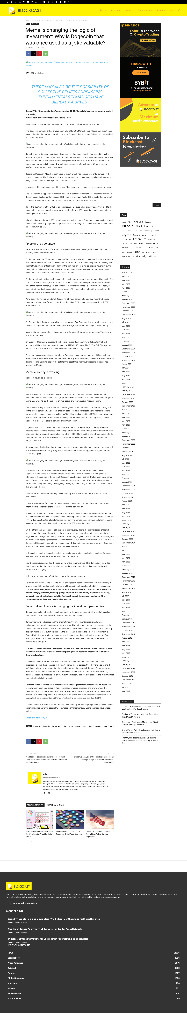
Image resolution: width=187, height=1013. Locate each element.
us (133, 256)
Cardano (129, 231)
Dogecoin (46, 726)
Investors (148, 244)
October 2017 (127, 676)
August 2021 (127, 501)
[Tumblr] (48, 2)
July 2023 (125, 413)
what (138, 256)
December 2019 (128, 577)
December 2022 (128, 440)
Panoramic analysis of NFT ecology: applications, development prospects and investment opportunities (93, 759)
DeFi (153, 235)
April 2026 (126, 288)
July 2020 (125, 550)
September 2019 (128, 588)
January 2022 (127, 482)
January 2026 (127, 299)
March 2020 (127, 565)
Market (126, 247)
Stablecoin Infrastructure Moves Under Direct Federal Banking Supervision (98, 834)
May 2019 (126, 603)
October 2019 (127, 584)
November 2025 (128, 307)
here (135, 243)
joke (64, 726)
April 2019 (126, 607)
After (130, 222)
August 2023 (127, 409)
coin (140, 231)
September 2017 (128, 680)
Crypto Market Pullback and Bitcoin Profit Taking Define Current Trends (141, 731)
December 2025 (128, 303)
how (141, 243)
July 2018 (125, 641)
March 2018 (127, 657)
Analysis (138, 221)
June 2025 (126, 326)
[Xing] (68, 2)
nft (123, 252)
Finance (124, 244)
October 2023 (127, 402)
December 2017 (128, 668)
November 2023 (128, 398)
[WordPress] (60, 2)
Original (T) (35, 24)
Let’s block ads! (33, 718)
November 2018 (128, 626)
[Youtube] (64, 2)
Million (138, 248)
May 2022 (126, 466)
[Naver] (27, 2)
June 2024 (126, 371)
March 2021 (127, 520)
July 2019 (125, 596)
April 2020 (126, 562)
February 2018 (128, 660)
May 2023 (126, 421)
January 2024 (127, 390)
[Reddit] (36, 2)
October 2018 (127, 630)
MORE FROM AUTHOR (55, 805)
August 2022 (127, 455)
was (105, 726)
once (84, 726)
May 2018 (126, 649)
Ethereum (139, 239)
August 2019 (127, 592)
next (156, 248)
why (111, 726)
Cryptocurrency (141, 235)
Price (136, 251)
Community (148, 231)
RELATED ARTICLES (35, 805)
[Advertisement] (140, 182)
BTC (154, 226)
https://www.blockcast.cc (51, 778)
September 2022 (128, 451)
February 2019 (128, 615)
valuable (98, 726)
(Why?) (43, 718)
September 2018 (128, 634)
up (129, 256)
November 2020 (128, 535)
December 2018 (128, 622)
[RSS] (40, 2)
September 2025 (128, 314)
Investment (56, 726)
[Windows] (56, 2)
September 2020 (128, 543)
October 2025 (127, 311)
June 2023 (126, 417)
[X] (52, 2)
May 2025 (126, 330)
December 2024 (128, 349)
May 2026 (126, 284)
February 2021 (128, 524)
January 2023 (127, 436)
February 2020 (128, 569)
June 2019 (126, 600)
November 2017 (128, 672)
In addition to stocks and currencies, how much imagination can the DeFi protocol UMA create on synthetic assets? (46, 759)
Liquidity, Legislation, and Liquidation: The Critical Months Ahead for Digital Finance (39, 834)
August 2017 (127, 683)
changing (36, 726)
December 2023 (128, 394)
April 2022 (126, 470)
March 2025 (127, 337)
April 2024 (126, 379)
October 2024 (127, 356)
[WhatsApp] (45, 53)
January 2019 (127, 619)
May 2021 (126, 512)
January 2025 (127, 345)
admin (30, 48)
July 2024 (125, 368)
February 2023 (128, 432)
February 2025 (128, 341)
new (150, 247)
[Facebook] (11, 2)
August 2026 (127, 272)
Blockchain (142, 226)
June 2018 (126, 645)
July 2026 (125, 276)
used (90, 726)
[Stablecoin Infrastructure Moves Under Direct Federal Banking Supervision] (100, 819)
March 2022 (127, 474)
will (150, 256)
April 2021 (126, 516)
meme (77, 726)
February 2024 (128, 387)
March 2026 (127, 291)
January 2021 (127, 527)
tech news (146, 252)
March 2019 (127, 611)
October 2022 (127, 447)
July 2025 (125, 322)
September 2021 (128, 497)
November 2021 (128, 489)
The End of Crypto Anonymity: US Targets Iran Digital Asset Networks (140, 715)
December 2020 (128, 531)
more (145, 248)
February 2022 (128, 478)
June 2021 (126, 508)
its (154, 243)
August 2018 (127, 638)
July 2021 (125, 505)
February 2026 (128, 295)
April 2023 (126, 425)
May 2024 (126, 375)
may (132, 248)
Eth (130, 239)
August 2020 (127, 546)
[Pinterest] (32, 2)
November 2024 (128, 352)
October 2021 (127, 493)
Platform (129, 252)
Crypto (126, 234)
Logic (71, 726)
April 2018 (126, 653)
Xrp (155, 256)
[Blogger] (7, 2)
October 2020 (127, 539)
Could (156, 230)
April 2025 (126, 333)
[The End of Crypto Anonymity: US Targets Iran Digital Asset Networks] (70, 819)
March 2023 (127, 428)
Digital (124, 239)
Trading (124, 256)
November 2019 (128, 581)
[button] (175, 10)
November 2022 (128, 444)
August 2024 (127, 364)
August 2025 (127, 318)
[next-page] (31, 841)
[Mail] (23, 2)
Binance (148, 222)
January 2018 (127, 664)
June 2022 (126, 463)
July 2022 (125, 459)
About (124, 222)
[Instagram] (15, 2)
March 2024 (127, 383)
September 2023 (128, 406)
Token (154, 252)
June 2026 (126, 280)
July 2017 (125, 687)
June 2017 (126, 691)
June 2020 (126, 554)
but (123, 231)
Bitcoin (128, 226)
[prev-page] (27, 841)
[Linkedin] (19, 2)
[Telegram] (44, 2)
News (34, 20)
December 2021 (128, 486)
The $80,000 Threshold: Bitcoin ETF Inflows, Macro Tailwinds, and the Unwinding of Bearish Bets (140, 740)
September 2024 (128, 360)
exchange (151, 239)
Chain (135, 231)
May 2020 (126, 558)
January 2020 (127, 573)
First (130, 244)
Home (28, 20)
